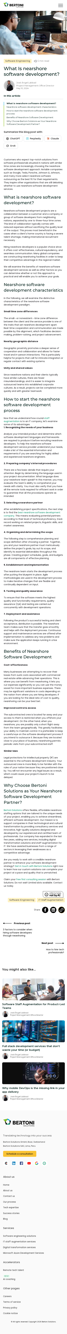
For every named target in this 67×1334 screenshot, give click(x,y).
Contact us (9, 1196)
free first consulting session (31, 879)
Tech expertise (11, 1207)
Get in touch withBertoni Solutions (33, 866)
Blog (5, 1219)
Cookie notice (10, 1313)
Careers (7, 1296)
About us (7, 1190)
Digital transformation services (19, 1247)
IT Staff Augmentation (50, 900)
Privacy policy (10, 1307)
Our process (9, 1202)
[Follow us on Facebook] (45, 910)
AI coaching (9, 1279)
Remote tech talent (13, 1270)
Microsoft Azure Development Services (23, 1253)
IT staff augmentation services (19, 1241)
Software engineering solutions (19, 1236)
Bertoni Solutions (13, 810)
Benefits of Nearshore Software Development (30, 117)
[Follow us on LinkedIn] (53, 910)
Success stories (11, 1213)
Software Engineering (17, 61)
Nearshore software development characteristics (31, 107)
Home (6, 1185)
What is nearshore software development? (31, 103)
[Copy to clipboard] (61, 910)
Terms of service (12, 1302)
